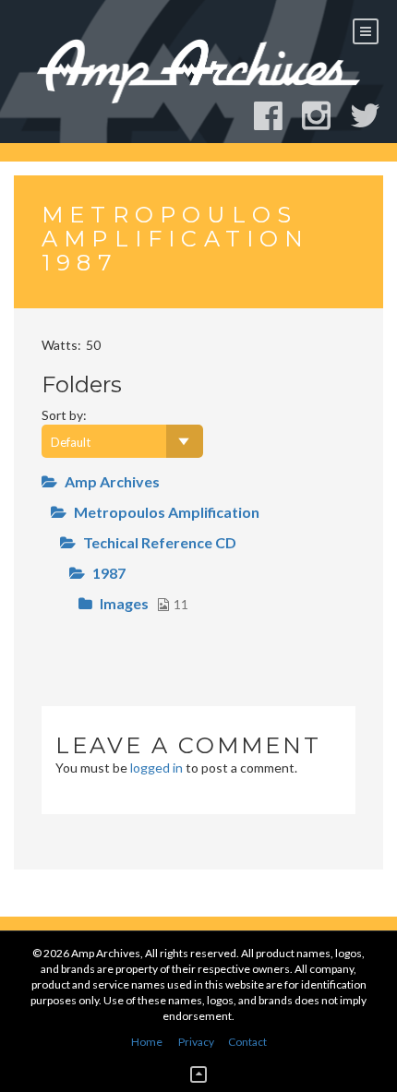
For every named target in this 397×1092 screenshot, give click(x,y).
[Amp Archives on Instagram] (324, 115)
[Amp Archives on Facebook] (276, 115)
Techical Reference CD (159, 542)
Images (124, 603)
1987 (109, 573)
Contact (247, 1042)
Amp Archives (112, 481)
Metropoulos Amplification (166, 512)
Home (146, 1042)
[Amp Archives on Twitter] (373, 115)
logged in (156, 767)
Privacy (196, 1042)
